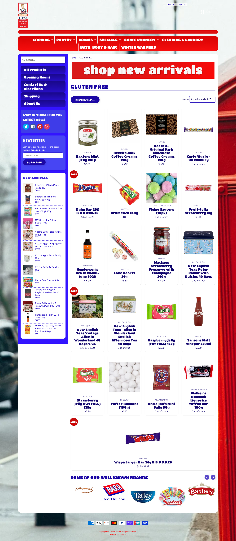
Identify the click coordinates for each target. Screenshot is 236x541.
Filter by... (85, 100)
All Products (35, 70)
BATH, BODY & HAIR (98, 47)
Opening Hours (37, 77)
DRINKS (88, 41)
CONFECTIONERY (141, 41)
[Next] (213, 477)
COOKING (43, 41)
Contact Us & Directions (35, 87)
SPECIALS (110, 41)
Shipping (32, 96)
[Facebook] (33, 127)
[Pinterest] (40, 127)
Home (73, 57)
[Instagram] (47, 127)
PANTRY (66, 41)
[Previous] (207, 477)
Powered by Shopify (118, 534)
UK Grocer (117, 531)
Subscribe (34, 162)
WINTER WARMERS (138, 47)
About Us (32, 103)
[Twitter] (26, 127)
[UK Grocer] (23, 15)
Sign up (182, 4)
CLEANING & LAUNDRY (182, 40)
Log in (171, 4)
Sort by (185, 99)
